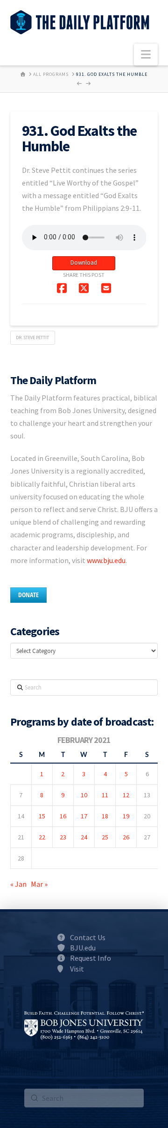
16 (63, 816)
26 (126, 837)
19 (126, 816)
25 (105, 837)
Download (83, 263)
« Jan (18, 884)
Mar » (39, 884)
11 (105, 795)
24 (84, 837)
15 (42, 816)
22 (42, 837)
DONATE (28, 594)
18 (105, 816)
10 (84, 795)
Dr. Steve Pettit (32, 337)
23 (63, 837)
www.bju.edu (106, 560)
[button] (146, 55)
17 (84, 816)
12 (126, 795)
